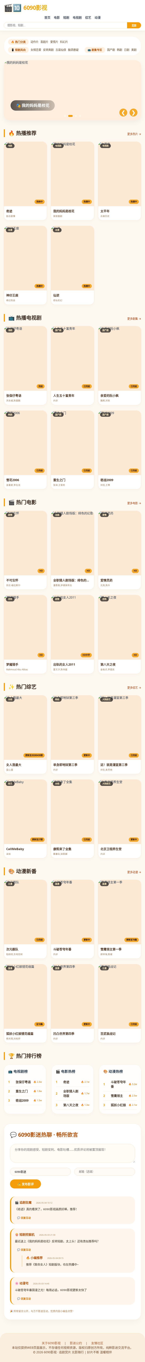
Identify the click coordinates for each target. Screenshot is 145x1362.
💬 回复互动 (24, 1217)
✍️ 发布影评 (25, 1184)
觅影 (134, 25)
